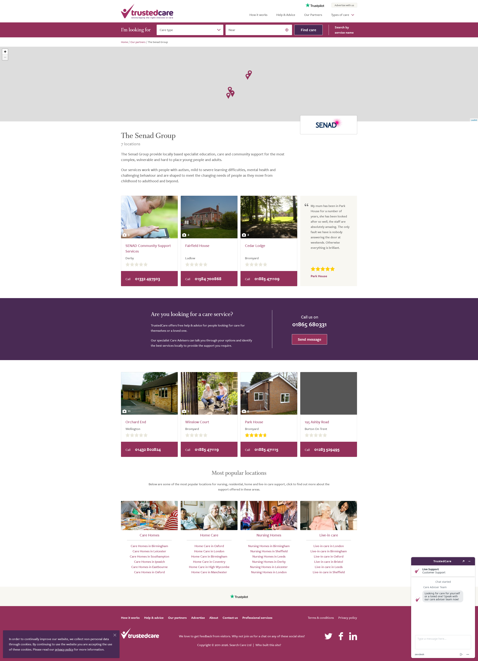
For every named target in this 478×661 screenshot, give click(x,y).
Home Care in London (209, 551)
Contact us (230, 617)
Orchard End (135, 422)
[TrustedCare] (147, 11)
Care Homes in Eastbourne (149, 566)
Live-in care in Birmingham (329, 551)
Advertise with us (344, 5)
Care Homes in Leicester (149, 551)
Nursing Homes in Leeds (268, 556)
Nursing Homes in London (269, 572)
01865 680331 (309, 324)
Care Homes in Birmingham (149, 546)
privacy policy (64, 649)
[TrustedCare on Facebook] (341, 636)
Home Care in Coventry (209, 561)
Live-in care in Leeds (329, 566)
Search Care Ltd (240, 645)
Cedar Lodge (255, 245)
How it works (258, 14)
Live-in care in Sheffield (329, 572)
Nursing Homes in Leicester (269, 566)
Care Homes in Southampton (149, 556)
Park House (254, 422)
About (213, 617)
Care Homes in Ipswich (149, 561)
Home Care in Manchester (209, 572)
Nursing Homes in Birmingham (269, 546)
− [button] (5, 57)
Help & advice (154, 617)
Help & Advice (285, 14)
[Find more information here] (443, 607)
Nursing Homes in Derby (269, 561)
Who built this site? (268, 645)
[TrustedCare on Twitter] (328, 636)
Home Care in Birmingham (209, 556)
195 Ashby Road (317, 422)
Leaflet (474, 119)
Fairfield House (197, 245)
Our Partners (313, 14)
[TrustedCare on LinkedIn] (353, 636)
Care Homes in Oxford (149, 572)
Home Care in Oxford (209, 546)
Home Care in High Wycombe (209, 566)
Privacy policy (347, 617)
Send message (309, 339)
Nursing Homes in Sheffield (269, 551)
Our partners (177, 617)
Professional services (257, 617)
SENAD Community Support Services (148, 248)
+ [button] (5, 51)
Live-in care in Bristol (328, 561)
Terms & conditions (321, 617)
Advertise (198, 617)
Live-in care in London (329, 546)
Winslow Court (197, 422)
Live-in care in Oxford (328, 556)
